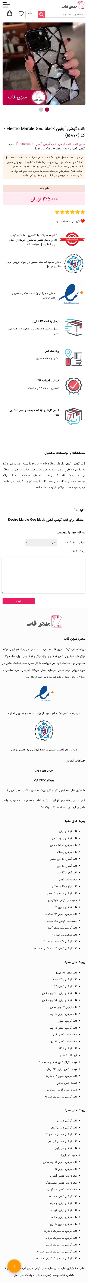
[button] (47, 109)
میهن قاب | (78, 144)
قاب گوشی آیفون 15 (65, 986)
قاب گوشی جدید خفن (64, 838)
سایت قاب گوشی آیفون (63, 1176)
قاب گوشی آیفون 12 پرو (63, 1028)
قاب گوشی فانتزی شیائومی (62, 1141)
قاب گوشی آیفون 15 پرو (63, 1014)
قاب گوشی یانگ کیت (65, 979)
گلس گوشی (57, 656)
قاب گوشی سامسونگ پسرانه (61, 1097)
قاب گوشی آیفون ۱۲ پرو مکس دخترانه (55, 948)
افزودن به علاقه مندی (68, 221)
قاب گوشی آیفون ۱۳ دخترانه (61, 914)
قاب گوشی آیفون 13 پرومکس (60, 1162)
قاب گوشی (73, 656)
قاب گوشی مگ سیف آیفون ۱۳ (60, 941)
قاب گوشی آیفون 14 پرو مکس (59, 1000)
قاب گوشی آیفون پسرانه (63, 1203)
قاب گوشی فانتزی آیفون (63, 1127)
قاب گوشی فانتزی (67, 1120)
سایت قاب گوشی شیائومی (62, 1189)
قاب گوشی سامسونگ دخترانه (60, 1231)
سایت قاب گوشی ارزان (64, 1034)
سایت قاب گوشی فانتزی (63, 1041)
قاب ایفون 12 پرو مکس (63, 1007)
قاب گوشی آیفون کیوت (64, 1210)
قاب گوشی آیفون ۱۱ (66, 1169)
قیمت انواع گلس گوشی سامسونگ (57, 1062)
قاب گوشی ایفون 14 (65, 1021)
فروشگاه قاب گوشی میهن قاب (68, 649)
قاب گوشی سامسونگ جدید (61, 893)
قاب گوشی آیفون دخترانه (63, 1196)
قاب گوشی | (63, 144)
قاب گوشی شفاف (67, 1048)
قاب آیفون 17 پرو (67, 866)
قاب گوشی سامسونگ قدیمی (61, 1245)
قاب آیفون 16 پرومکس (64, 886)
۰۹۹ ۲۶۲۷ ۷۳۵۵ (44, 780)
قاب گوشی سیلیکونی (65, 1148)
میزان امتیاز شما (75, 543)
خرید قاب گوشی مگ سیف (62, 921)
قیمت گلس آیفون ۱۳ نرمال (61, 1069)
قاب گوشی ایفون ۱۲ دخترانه (61, 1076)
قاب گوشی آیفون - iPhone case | (35, 144)
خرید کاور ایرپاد (68, 1155)
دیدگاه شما (78, 551)
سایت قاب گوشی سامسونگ (61, 1183)
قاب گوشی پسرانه (67, 852)
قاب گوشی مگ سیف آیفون (61, 928)
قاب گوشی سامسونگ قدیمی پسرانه (57, 1252)
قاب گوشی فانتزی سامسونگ (61, 1134)
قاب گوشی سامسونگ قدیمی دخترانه (56, 1258)
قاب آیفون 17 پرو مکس (63, 859)
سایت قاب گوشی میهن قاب (37, 1268)
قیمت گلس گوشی (66, 1083)
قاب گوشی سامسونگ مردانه (61, 1238)
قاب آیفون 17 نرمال (66, 872)
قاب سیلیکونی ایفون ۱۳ (64, 935)
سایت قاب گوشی (67, 879)
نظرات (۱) (79, 510)
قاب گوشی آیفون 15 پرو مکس (59, 993)
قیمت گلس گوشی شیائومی (61, 1090)
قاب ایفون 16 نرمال (66, 973)
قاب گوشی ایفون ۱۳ (65, 907)
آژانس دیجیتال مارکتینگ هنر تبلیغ (33, 1275)
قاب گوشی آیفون (67, 831)
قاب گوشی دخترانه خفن (63, 845)
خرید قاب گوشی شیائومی (62, 900)
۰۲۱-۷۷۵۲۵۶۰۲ (44, 771)
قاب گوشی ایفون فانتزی (63, 1224)
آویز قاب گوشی (68, 1055)
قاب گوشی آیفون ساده (64, 1217)
